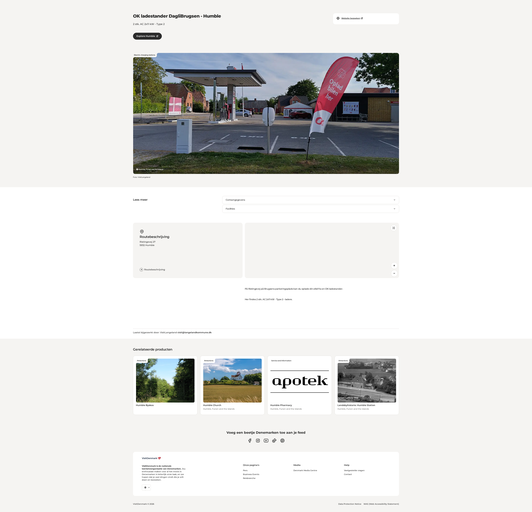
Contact (348, 474)
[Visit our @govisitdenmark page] (274, 440)
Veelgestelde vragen (354, 470)
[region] (322, 250)
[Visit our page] (257, 440)
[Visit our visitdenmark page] (266, 440)
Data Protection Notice (349, 504)
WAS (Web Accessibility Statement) (381, 504)
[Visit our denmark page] (249, 440)
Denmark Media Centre (305, 470)
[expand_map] (394, 228)
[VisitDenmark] (151, 458)
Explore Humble (145, 36)
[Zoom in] (394, 265)
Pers (245, 470)
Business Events (251, 474)
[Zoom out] (394, 273)
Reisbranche (249, 478)
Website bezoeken (350, 18)
